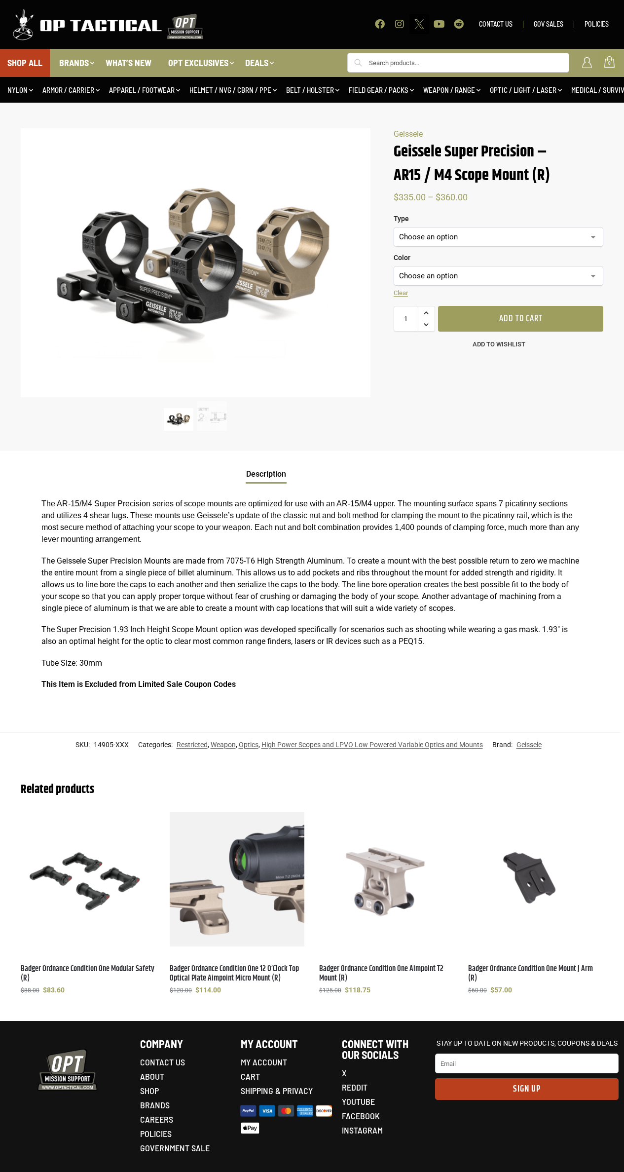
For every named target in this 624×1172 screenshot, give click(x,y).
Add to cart (521, 319)
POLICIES (597, 24)
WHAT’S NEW (128, 62)
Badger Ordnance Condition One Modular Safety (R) (87, 973)
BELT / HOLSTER (310, 89)
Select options (87, 1011)
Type (401, 219)
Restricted (192, 745)
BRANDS (74, 62)
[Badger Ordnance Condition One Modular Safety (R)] (88, 879)
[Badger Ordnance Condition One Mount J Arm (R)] (535, 879)
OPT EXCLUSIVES (198, 62)
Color (402, 258)
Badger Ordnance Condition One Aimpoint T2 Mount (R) (381, 973)
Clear (401, 293)
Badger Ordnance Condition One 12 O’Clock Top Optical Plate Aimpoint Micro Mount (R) (234, 973)
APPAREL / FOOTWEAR (142, 89)
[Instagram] (399, 24)
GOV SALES (548, 24)
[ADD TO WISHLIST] (142, 824)
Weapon (223, 745)
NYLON (17, 89)
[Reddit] (459, 24)
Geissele (408, 134)
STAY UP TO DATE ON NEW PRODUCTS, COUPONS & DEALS (527, 1043)
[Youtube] (439, 24)
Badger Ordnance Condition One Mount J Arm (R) (530, 973)
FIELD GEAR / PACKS (378, 89)
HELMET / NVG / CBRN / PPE (230, 89)
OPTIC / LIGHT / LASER (523, 89)
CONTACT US (496, 24)
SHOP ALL (24, 62)
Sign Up (527, 1089)
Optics (248, 745)
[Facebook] (380, 24)
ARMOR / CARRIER (68, 89)
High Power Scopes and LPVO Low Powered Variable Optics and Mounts (372, 745)
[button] (426, 312)
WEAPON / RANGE (449, 89)
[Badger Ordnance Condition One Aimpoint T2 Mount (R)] (386, 879)
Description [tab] (266, 474)
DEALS (256, 62)
